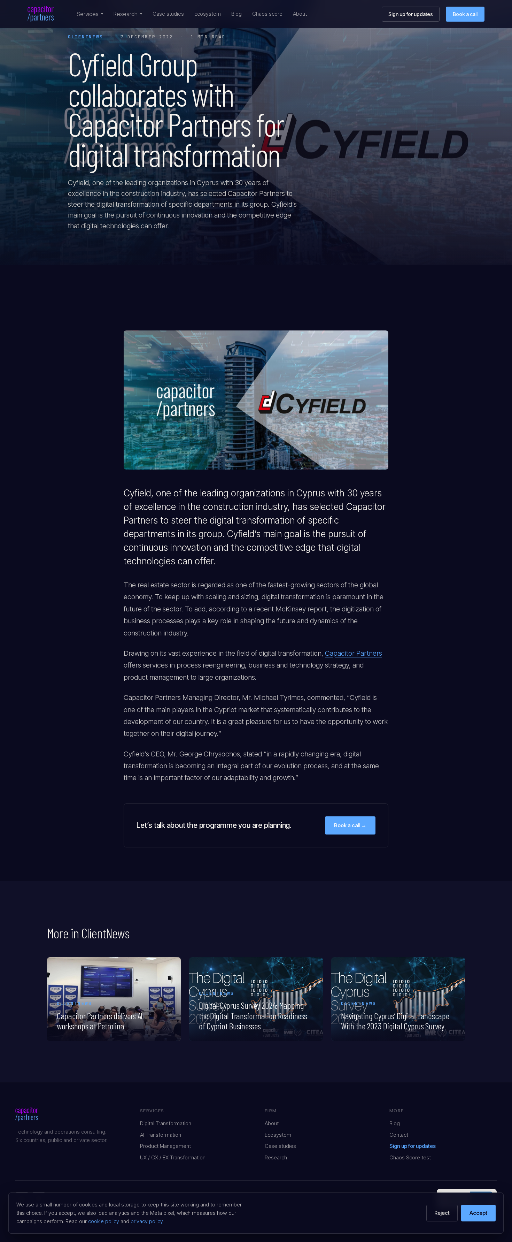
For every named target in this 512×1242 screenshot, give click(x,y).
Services (88, 13)
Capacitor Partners (353, 653)
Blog (236, 13)
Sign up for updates (410, 14)
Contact (398, 1134)
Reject (442, 1213)
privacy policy (147, 1221)
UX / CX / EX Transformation (172, 1157)
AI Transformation (160, 1134)
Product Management (165, 1146)
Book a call (465, 14)
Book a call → (350, 825)
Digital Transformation (165, 1123)
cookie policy (103, 1221)
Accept (478, 1213)
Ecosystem (207, 13)
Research (126, 13)
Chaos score (267, 13)
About (300, 13)
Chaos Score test (410, 1157)
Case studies (168, 13)
